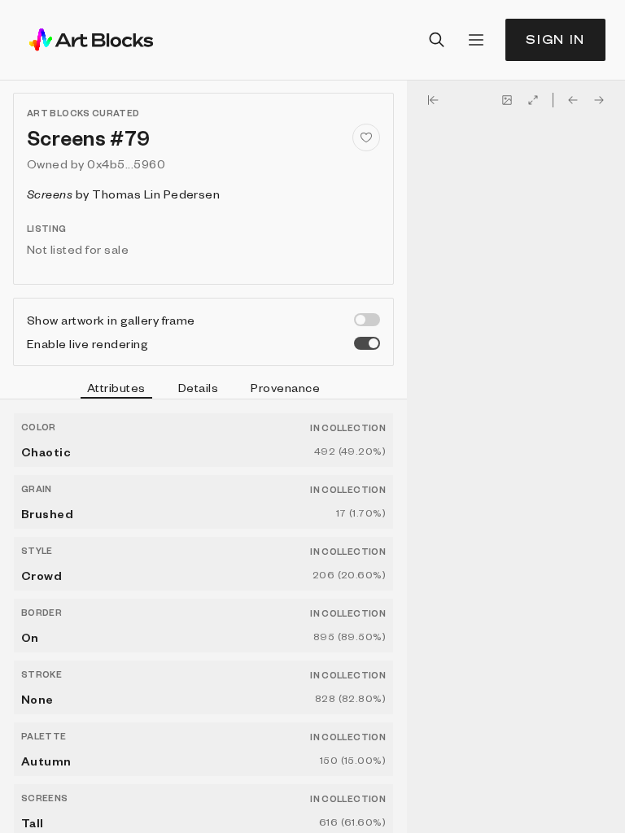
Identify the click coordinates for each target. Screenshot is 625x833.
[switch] (367, 319)
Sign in (555, 39)
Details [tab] (198, 387)
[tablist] (203, 389)
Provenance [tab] (285, 387)
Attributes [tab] (116, 387)
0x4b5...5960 (126, 163)
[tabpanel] (203, 616)
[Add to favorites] (366, 137)
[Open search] (437, 40)
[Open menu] (476, 40)
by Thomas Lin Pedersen (123, 193)
